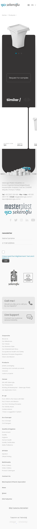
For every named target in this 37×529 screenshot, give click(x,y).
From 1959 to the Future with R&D (13, 399)
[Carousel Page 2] (18, 53)
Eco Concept (6, 417)
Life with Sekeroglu (8, 382)
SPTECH (5, 451)
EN (32, 5)
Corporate (6, 336)
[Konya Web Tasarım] (12, 523)
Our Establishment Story (10, 349)
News (4, 487)
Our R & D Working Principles (11, 404)
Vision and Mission (8, 357)
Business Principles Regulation (12, 354)
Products (12, 15)
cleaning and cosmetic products (13, 368)
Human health (7, 440)
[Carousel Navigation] (27, 100)
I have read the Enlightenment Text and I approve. (18, 257)
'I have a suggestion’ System (11, 412)
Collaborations (7, 409)
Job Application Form (9, 390)
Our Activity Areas (8, 407)
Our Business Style (8, 346)
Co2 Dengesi (6, 423)
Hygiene (5, 437)
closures (5, 371)
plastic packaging (8, 366)
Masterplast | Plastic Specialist (14, 482)
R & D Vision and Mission (10, 401)
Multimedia (6, 462)
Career (4, 379)
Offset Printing (6, 456)
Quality (4, 435)
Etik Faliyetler (7, 499)
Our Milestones (7, 341)
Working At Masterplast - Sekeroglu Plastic (16, 387)
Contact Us (6, 476)
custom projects (7, 373)
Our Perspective (7, 385)
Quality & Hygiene (8, 429)
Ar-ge (4, 396)
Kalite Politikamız (7, 445)
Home (4, 15)
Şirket (4, 493)
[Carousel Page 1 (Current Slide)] (16, 53)
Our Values (6, 344)
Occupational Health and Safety (13, 352)
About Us (5, 339)
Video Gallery (6, 468)
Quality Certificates (8, 442)
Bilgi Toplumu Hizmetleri (18, 508)
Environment (6, 432)
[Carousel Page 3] (21, 53)
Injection (5, 454)
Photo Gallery (6, 465)
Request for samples (18, 78)
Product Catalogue (8, 470)
